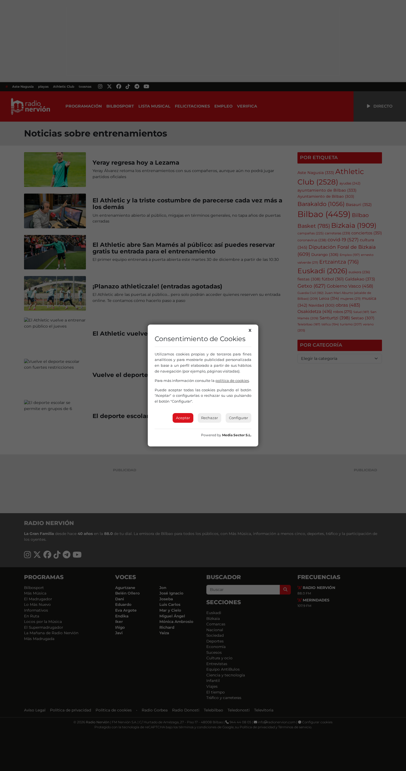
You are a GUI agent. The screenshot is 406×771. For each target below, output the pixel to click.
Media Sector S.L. (236, 435)
